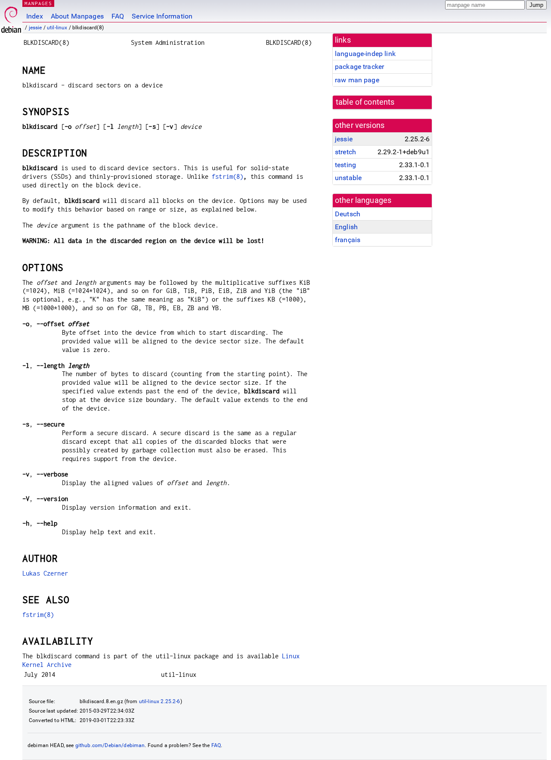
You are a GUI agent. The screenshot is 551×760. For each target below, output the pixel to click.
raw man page (357, 80)
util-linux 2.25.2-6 (159, 701)
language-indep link (365, 54)
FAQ (117, 16)
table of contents (365, 102)
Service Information (162, 16)
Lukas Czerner (45, 573)
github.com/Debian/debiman (110, 745)
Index (34, 16)
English (346, 227)
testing (345, 165)
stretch (345, 152)
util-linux (57, 28)
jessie (35, 28)
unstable (348, 178)
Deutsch (347, 214)
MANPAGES (38, 3)
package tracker (359, 66)
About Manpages (77, 16)
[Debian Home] (11, 17)
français (347, 240)
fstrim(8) (227, 176)
